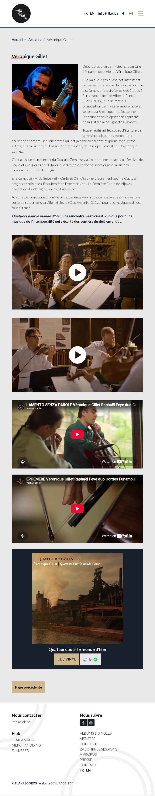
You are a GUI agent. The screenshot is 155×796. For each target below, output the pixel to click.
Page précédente (28, 687)
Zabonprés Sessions (98, 749)
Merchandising (26, 745)
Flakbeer (20, 750)
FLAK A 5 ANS (23, 740)
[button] (140, 13)
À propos (88, 754)
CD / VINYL (66, 659)
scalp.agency (62, 783)
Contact (88, 765)
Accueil (17, 40)
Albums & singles (96, 733)
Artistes (35, 40)
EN (92, 13)
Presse (86, 760)
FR (86, 13)
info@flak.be (108, 13)
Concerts (89, 744)
